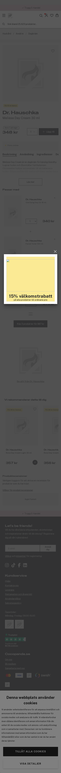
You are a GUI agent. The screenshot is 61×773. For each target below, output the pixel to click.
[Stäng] (55, 359)
